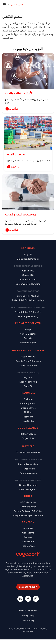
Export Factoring (28, 382)
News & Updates (28, 334)
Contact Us (28, 533)
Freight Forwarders (28, 464)
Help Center (28, 421)
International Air (28, 279)
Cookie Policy (28, 620)
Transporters (28, 469)
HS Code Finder (28, 502)
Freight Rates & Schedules (28, 312)
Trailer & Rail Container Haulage (28, 300)
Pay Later (28, 377)
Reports (28, 338)
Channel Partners (28, 485)
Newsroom (28, 541)
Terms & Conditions (28, 610)
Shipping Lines (28, 408)
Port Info (28, 399)
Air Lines (28, 412)
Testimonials (28, 546)
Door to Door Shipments (28, 361)
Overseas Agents (28, 489)
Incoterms (28, 417)
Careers (28, 537)
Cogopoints (28, 438)
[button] (6, 4)
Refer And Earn (28, 434)
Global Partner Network (28, 452)
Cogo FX (28, 386)
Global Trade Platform (28, 259)
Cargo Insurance (28, 365)
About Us (28, 528)
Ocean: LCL (28, 275)
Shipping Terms (28, 403)
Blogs (28, 329)
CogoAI (28, 254)
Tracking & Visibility (28, 316)
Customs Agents (28, 473)
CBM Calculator (28, 506)
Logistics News (28, 342)
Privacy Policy (28, 615)
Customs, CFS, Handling (28, 284)
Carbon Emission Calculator (28, 511)
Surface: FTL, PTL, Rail (28, 296)
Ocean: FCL (28, 271)
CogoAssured (28, 356)
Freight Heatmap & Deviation (28, 515)
